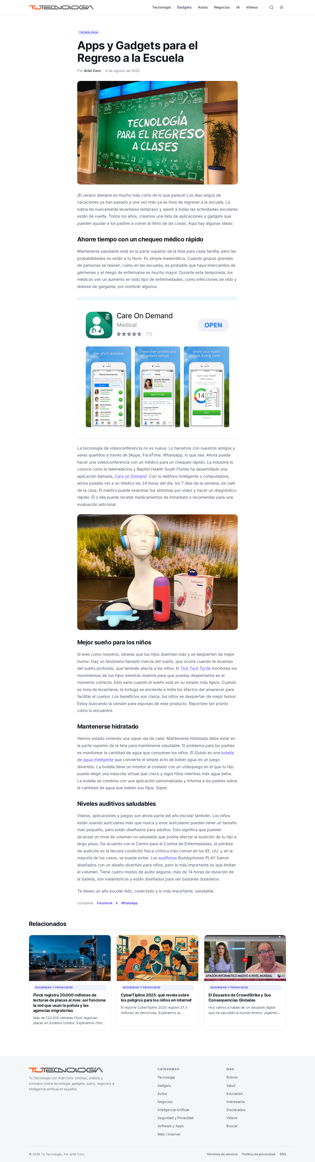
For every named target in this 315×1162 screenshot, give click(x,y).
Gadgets (184, 7)
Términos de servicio (222, 1154)
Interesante (235, 1102)
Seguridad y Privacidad (54, 987)
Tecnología (161, 7)
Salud (230, 1086)
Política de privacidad (258, 1154)
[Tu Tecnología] (61, 7)
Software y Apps (171, 1126)
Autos (203, 7)
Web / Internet (169, 1134)
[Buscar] (271, 7)
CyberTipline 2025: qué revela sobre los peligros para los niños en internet (156, 997)
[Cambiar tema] (281, 7)
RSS (283, 1154)
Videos (252, 7)
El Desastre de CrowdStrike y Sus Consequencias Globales (239, 997)
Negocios (222, 7)
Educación (234, 1094)
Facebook (105, 903)
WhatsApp (129, 903)
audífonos (167, 857)
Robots (232, 1077)
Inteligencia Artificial (173, 1110)
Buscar (232, 1126)
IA (238, 7)
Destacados (236, 1110)
